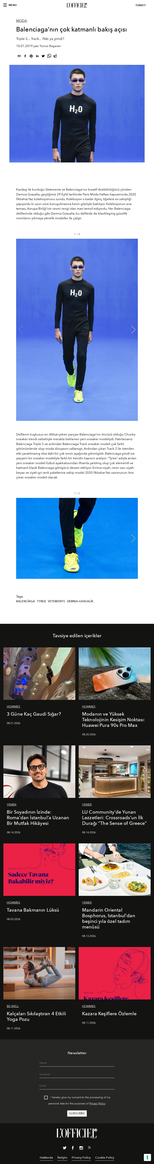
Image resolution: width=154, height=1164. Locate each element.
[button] (133, 330)
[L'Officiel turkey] (77, 5)
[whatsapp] (49, 56)
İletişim (62, 1157)
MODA (21, 21)
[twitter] (43, 56)
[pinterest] (31, 56)
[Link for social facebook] (73, 1149)
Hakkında (46, 1157)
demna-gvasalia (80, 601)
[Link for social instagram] (81, 1149)
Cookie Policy (104, 1157)
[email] (19, 56)
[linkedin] (37, 56)
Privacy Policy (97, 1103)
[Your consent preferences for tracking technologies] (147, 1157)
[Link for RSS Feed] (89, 1148)
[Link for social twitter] (64, 1149)
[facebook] (25, 56)
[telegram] (55, 56)
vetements (56, 601)
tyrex (41, 601)
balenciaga (25, 601)
